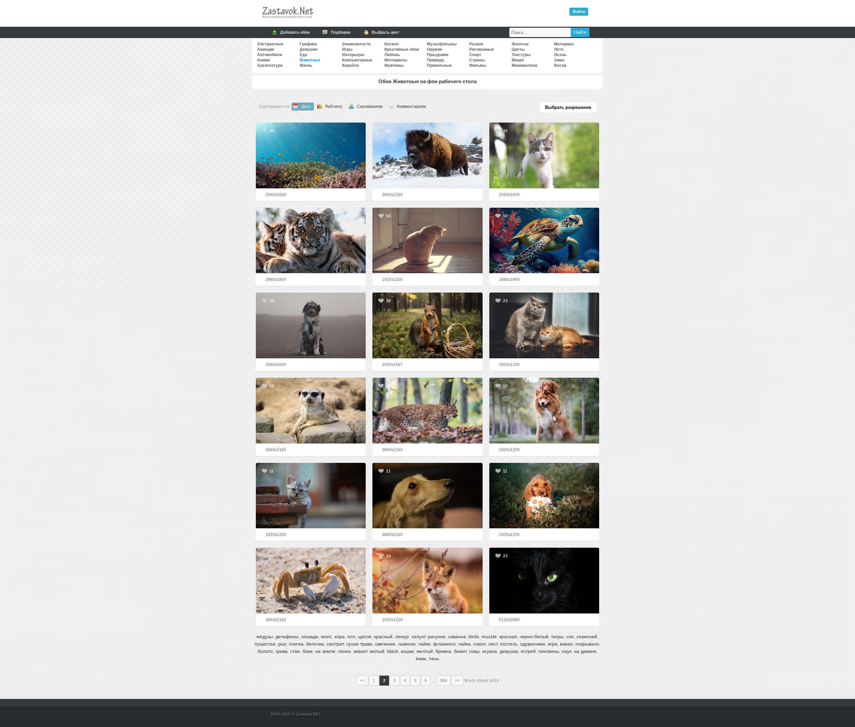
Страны (477, 60)
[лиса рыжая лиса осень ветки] (427, 580)
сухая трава (359, 644)
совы (474, 651)
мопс (326, 636)
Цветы (518, 49)
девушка (509, 651)
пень (434, 658)
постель (508, 644)
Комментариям (411, 106)
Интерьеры (353, 54)
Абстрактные (270, 44)
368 (443, 680)
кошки (407, 651)
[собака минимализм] (311, 325)
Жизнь (306, 65)
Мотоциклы (395, 60)
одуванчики (532, 644)
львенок (406, 644)
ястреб (528, 651)
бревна (443, 651)
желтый (424, 651)
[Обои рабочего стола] (288, 20)
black (392, 651)
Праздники (437, 54)
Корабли (350, 65)
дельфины (287, 636)
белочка (315, 644)
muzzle (489, 636)
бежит (460, 651)
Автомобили (269, 54)
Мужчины (393, 65)
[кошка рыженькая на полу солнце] (427, 241)
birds (474, 636)
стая (295, 651)
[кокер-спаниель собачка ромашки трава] (544, 496)
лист (492, 644)
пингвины (548, 651)
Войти (579, 11)
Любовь (392, 54)
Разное (476, 44)
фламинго (444, 644)
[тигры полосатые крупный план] (311, 241)
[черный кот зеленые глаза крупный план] (544, 580)
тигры (557, 636)
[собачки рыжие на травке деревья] (544, 410)
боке (308, 651)
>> (457, 680)
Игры (347, 49)
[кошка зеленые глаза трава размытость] (544, 155)
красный (383, 636)
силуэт (418, 636)
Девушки (308, 49)
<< (362, 680)
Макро (518, 60)
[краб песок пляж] (311, 580)
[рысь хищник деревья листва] (427, 410)
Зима (559, 60)
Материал (564, 44)
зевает (360, 651)
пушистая (265, 644)
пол (351, 636)
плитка (296, 644)
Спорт (475, 54)
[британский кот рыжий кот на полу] (544, 325)
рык (282, 644)
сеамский (586, 636)
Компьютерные (357, 60)
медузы (264, 636)
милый (377, 651)
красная (508, 636)
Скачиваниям (369, 106)
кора (340, 636)
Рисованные (481, 49)
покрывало (587, 644)
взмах (566, 644)
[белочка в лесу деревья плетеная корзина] (427, 325)
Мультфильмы (442, 44)
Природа (435, 60)
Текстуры (521, 54)
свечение (385, 644)
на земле (325, 651)
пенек (344, 651)
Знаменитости (356, 44)
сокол (479, 644)
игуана (489, 651)
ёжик (421, 658)
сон (570, 636)
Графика (308, 44)
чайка (464, 644)
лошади (309, 636)
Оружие (434, 49)
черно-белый (534, 636)
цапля (364, 636)
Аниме (263, 60)
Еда (303, 54)
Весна (560, 65)
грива (282, 651)
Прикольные (439, 65)
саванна (457, 636)
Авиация (265, 49)
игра (552, 644)
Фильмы (477, 65)
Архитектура (270, 65)
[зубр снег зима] (427, 155)
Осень (560, 54)
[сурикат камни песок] (311, 410)
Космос (391, 44)
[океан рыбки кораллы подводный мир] (311, 155)
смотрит (335, 644)
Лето (558, 49)
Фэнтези (520, 44)
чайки (424, 644)
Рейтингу (333, 106)
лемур (402, 636)
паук (566, 651)
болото (265, 651)
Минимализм (524, 65)
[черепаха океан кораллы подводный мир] (544, 241)
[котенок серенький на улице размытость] (311, 496)
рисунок (436, 636)
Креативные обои (401, 49)
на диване (585, 651)
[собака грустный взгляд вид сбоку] (427, 496)
